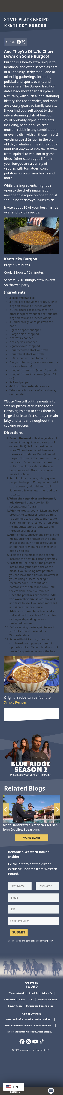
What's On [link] (47, 993)
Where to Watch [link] (17, 993)
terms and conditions (25, 940)
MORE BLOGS (31, 837)
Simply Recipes (15, 702)
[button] (18, 41)
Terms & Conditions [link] (47, 999)
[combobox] (33, 921)
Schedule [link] (33, 993)
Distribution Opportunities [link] (39, 1006)
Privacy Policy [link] (15, 1006)
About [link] (22, 999)
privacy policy (46, 940)
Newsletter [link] (9, 999)
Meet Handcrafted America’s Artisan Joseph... (29, 1031)
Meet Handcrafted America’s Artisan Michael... (29, 1019)
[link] (31, 984)
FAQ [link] (31, 999)
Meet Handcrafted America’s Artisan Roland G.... (29, 1025)
